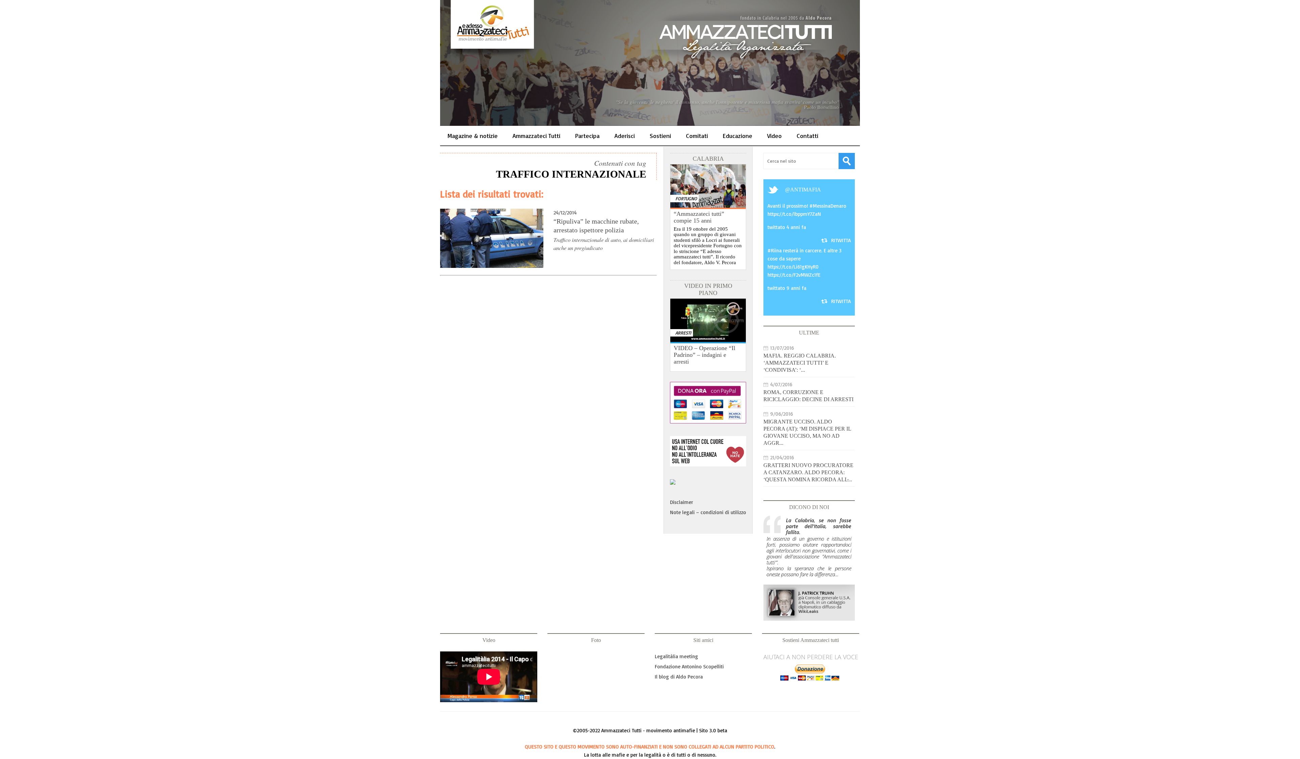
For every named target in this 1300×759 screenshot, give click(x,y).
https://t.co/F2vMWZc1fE (793, 275)
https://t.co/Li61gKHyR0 (793, 266)
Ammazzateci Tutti (536, 135)
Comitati (697, 135)
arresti (683, 333)
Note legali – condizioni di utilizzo (708, 512)
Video (774, 135)
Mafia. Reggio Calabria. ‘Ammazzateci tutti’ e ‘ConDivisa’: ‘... (799, 363)
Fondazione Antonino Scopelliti (689, 666)
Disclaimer (681, 502)
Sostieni (660, 135)
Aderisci (624, 135)
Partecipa (587, 135)
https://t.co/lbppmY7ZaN (794, 214)
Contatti (807, 135)
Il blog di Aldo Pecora (679, 676)
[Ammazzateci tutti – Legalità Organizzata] (650, 63)
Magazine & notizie (473, 135)
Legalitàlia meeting (676, 656)
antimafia (805, 189)
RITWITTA (841, 240)
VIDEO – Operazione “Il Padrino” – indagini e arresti (704, 355)
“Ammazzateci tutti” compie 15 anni (699, 217)
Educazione (737, 135)
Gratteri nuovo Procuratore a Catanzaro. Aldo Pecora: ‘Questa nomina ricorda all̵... (808, 472)
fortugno (686, 198)
